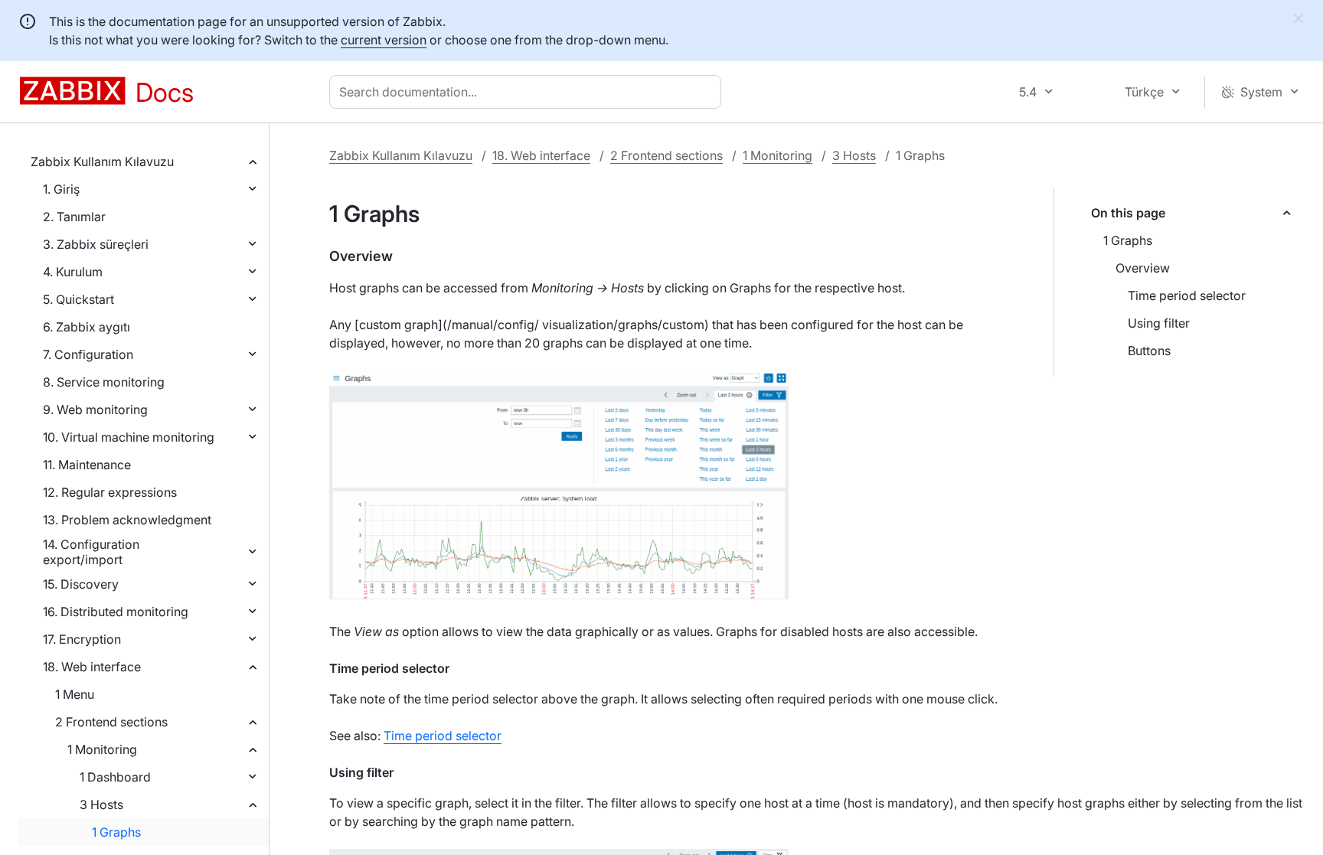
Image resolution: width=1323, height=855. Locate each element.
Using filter (1159, 323)
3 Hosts (101, 804)
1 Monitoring (102, 749)
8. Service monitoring (104, 382)
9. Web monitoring (95, 409)
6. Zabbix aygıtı (86, 326)
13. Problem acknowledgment (127, 519)
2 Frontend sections (111, 721)
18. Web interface (92, 666)
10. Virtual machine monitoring (128, 437)
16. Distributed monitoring (115, 611)
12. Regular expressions (110, 492)
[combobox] (528, 91)
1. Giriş (61, 189)
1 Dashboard (115, 777)
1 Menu (74, 694)
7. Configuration (88, 354)
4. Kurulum (73, 271)
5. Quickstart (78, 299)
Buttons (1149, 350)
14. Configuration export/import (91, 552)
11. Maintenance (87, 464)
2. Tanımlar (74, 216)
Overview (1143, 268)
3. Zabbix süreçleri (96, 244)
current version (383, 39)
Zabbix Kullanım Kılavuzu (102, 161)
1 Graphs (116, 832)
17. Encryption (82, 639)
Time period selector (1187, 295)
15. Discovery (81, 584)
